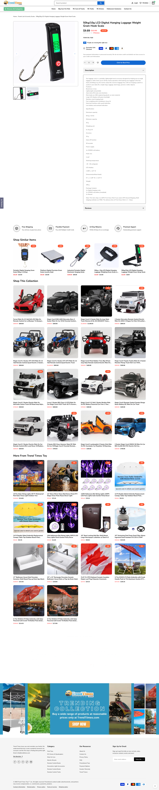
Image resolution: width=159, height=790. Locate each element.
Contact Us (83, 754)
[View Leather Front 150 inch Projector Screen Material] (126, 665)
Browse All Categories (15, 9)
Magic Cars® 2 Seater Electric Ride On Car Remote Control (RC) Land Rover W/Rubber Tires (28, 445)
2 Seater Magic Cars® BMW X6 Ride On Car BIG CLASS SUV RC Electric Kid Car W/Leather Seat (130, 445)
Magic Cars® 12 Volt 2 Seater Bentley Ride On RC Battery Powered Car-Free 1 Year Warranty (95, 403)
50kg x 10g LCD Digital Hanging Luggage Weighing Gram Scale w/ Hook (106, 271)
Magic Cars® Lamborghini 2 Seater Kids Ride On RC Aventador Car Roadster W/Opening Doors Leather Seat (96, 445)
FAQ (81, 760)
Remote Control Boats (54, 763)
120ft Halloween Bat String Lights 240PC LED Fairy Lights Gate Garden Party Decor (95, 495)
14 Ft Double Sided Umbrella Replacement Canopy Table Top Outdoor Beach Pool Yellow (28, 536)
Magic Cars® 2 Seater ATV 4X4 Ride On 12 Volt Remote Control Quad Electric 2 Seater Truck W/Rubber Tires (28, 362)
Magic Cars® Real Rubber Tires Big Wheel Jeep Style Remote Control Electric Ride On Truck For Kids (95, 362)
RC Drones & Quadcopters (55, 754)
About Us (82, 751)
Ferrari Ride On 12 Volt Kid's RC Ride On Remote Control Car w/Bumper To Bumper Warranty (27, 320)
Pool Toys (50, 751)
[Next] (132, 660)
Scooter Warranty (85, 769)
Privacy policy (41, 787)
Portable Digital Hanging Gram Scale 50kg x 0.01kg (23, 271)
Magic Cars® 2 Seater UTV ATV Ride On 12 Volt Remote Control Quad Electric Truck (62, 362)
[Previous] (26, 660)
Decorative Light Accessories (56, 766)
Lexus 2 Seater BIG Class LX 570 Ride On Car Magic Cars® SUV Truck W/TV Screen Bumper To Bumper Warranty (61, 403)
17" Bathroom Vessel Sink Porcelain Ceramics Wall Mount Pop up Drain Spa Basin (28, 578)
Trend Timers (84, 772)
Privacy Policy (84, 757)
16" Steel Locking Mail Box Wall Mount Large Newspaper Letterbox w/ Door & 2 (95, 536)
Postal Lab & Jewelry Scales (26, 16)
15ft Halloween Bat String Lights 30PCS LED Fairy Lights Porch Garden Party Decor (62, 536)
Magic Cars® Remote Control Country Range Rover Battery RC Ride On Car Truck (130, 403)
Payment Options (85, 766)
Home (15, 16)
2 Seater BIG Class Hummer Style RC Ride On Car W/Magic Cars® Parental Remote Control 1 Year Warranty (61, 445)
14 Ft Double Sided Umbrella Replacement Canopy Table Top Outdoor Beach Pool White (129, 495)
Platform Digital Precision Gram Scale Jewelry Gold (51, 271)
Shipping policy (63, 787)
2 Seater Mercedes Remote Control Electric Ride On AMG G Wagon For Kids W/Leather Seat (130, 320)
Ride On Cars (51, 757)
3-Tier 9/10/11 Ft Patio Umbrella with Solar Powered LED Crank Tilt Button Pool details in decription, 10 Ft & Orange (62, 620)
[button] (91, 33)
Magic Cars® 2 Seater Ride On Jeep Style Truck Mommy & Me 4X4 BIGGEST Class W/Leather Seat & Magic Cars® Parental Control (95, 320)
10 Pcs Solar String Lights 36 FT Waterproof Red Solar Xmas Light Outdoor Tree (28, 495)
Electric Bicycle (51, 760)
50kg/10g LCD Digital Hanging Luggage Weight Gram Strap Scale (133, 271)
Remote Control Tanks (54, 772)
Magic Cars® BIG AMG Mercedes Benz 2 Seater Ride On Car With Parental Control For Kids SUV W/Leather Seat (61, 320)
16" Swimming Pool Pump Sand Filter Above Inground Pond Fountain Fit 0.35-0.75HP (130, 536)
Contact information (19, 787)
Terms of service (52, 787)
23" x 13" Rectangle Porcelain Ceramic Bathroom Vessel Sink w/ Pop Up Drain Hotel (62, 578)
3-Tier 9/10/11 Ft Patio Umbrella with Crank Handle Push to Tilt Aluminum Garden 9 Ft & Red (130, 578)
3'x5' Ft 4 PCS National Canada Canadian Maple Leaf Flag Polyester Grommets (95, 578)
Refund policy (31, 787)
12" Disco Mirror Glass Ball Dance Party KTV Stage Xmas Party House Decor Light (62, 495)
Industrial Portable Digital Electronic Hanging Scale (76, 271)
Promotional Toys (85, 763)
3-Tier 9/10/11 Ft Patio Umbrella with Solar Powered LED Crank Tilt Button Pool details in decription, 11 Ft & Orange (28, 620)
